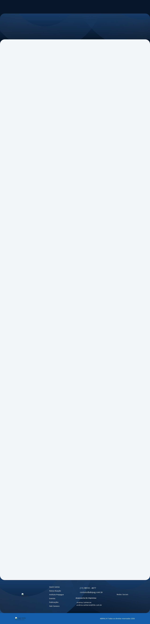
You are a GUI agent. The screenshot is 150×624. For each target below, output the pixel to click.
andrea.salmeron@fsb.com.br (89, 605)
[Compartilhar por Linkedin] (30, 68)
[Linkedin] (118, 599)
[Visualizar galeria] (19, 201)
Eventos (67, 7)
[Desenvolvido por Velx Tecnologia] (24, 618)
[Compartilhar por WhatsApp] (35, 68)
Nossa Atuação (54, 7)
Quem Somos (38, 7)
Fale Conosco (90, 7)
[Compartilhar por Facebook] (21, 68)
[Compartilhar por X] (26, 68)
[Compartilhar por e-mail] (40, 68)
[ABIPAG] (18, 6)
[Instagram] (127, 599)
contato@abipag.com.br (91, 592)
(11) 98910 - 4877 (88, 588)
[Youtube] (122, 599)
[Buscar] (108, 7)
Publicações (77, 7)
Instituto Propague (123, 7)
